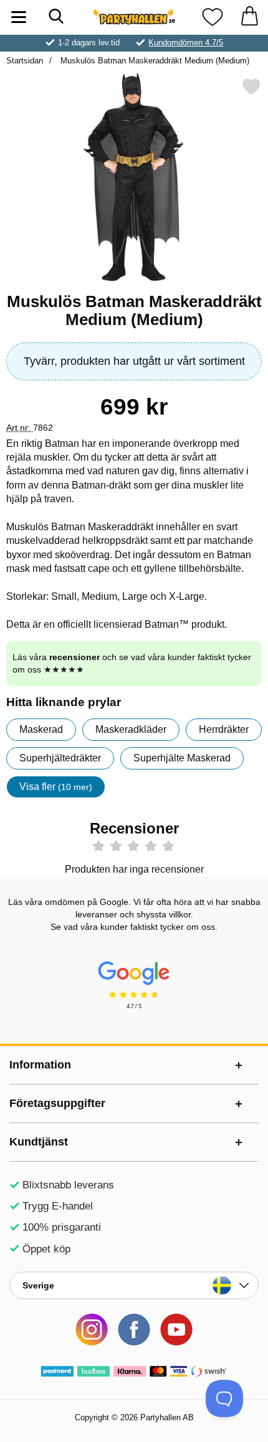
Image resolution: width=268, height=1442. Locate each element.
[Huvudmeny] (18, 17)
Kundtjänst (38, 1142)
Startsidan (24, 60)
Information (40, 1065)
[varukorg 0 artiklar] (249, 17)
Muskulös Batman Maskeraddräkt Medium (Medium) (153, 60)
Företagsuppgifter (57, 1103)
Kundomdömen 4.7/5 (185, 42)
